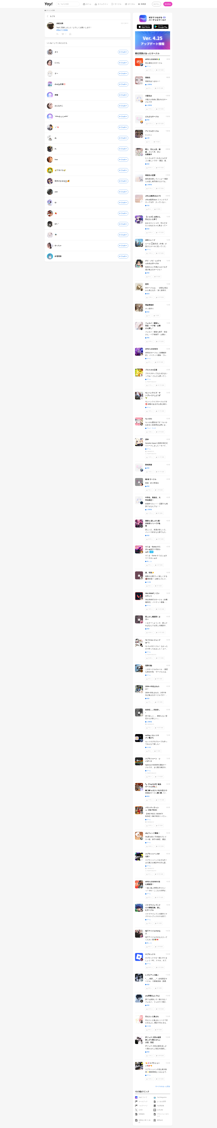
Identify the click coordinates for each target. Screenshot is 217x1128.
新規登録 (168, 4)
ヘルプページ (143, 1105)
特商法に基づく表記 (144, 1121)
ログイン (156, 4)
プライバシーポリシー (163, 1115)
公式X (141, 1110)
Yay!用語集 (160, 1105)
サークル (117, 4)
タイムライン (103, 4)
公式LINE (160, 1110)
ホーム (88, 4)
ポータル (131, 4)
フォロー (124, 52)
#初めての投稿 (62, 30)
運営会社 (160, 1120)
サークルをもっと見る (162, 1086)
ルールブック (143, 1101)
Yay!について (143, 1097)
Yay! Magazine (161, 1097)
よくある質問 (161, 1101)
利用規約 (142, 1114)
